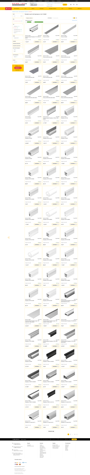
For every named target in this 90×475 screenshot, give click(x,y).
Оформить (74, 439)
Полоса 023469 (64, 36)
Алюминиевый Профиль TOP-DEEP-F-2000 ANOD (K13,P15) (68, 301)
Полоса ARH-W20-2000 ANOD (67, 77)
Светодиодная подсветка (23, 11)
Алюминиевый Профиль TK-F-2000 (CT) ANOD (33, 37)
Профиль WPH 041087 (29, 300)
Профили (16, 27)
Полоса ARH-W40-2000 (47, 57)
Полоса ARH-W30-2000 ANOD (31, 97)
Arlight (15, 56)
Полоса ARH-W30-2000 (65, 57)
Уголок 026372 (28, 118)
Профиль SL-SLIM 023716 (66, 402)
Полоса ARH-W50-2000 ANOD (67, 97)
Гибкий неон (16, 26)
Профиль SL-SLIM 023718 (48, 422)
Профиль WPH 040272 (47, 199)
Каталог (9, 8)
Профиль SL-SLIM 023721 (66, 422)
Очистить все (74, 20)
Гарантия (22, 0)
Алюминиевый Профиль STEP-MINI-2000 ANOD (68, 342)
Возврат (28, 0)
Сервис (54, 443)
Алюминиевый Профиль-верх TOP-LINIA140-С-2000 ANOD (32, 321)
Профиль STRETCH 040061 (66, 381)
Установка (40, 0)
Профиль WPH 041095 (29, 260)
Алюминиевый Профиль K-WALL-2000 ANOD (50, 118)
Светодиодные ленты (18, 29)
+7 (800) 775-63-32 (36, 4)
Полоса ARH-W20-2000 (47, 77)
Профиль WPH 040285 (29, 280)
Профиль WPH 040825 (65, 219)
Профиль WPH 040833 (47, 219)
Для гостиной (42, 456)
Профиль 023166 (64, 118)
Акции (28, 443)
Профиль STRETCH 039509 (48, 361)
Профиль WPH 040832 (65, 280)
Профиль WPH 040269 (65, 158)
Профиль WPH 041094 (47, 300)
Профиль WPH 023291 (47, 138)
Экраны (15, 32)
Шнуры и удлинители (43, 453)
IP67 (15, 51)
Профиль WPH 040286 (29, 178)
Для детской (41, 455)
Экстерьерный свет (42, 450)
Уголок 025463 (28, 57)
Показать (17, 67)
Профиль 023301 (64, 138)
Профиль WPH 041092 (47, 239)
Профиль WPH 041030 (29, 239)
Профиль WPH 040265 (47, 178)
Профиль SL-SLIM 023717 (30, 422)
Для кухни (41, 454)
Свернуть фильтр (29, 18)
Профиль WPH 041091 (47, 158)
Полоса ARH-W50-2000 (29, 77)
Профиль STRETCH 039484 (48, 381)
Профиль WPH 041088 (65, 239)
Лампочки (41, 451)
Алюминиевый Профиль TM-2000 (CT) (68, 320)
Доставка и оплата (15, 0)
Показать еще (51, 431)
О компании (67, 443)
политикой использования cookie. (20, 470)
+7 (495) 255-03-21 (37, 5)
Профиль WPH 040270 (65, 178)
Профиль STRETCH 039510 (66, 361)
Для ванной (41, 457)
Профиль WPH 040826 (65, 199)
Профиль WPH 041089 (65, 260)
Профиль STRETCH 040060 (30, 402)
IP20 (15, 49)
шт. (67, 439)
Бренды (53, 0)
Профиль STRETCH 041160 (48, 402)
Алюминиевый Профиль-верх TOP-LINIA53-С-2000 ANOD (50, 321)
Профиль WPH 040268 (29, 199)
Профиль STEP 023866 (29, 341)
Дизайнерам (47, 0)
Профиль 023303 (28, 158)
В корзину (37, 41)
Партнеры (66, 450)
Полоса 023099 (46, 36)
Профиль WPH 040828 (29, 219)
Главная (13, 11)
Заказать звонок (23, 439)
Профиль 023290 (28, 138)
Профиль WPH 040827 (47, 280)
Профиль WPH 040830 (47, 260)
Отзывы (34, 0)
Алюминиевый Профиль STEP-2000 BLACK (50, 342)
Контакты (59, 0)
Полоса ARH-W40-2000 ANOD (49, 97)
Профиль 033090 (28, 361)
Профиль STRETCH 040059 (30, 381)
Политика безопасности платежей (19, 466)
